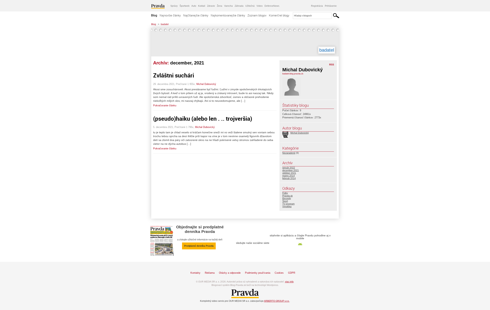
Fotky (285, 193)
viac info (289, 281)
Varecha (228, 6)
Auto (193, 6)
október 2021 (289, 173)
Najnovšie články (170, 15)
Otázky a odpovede (230, 272)
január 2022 (288, 167)
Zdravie (211, 6)
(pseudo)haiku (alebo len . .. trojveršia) (202, 118)
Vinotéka (287, 206)
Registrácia (317, 6)
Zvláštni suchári (173, 75)
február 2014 (289, 178)
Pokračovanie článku (164, 105)
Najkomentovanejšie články (228, 15)
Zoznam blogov (256, 15)
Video (259, 6)
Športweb (184, 6)
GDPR (291, 272)
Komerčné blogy (279, 15)
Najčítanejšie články (195, 15)
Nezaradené (288, 153)
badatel (165, 24)
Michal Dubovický (206, 84)
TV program (288, 204)
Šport (285, 201)
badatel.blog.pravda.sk (292, 73)
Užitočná (250, 6)
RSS (331, 64)
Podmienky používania (257, 272)
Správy (174, 6)
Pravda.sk (287, 195)
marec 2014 (288, 175)
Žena (219, 6)
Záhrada (239, 6)
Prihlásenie (331, 6)
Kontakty (195, 272)
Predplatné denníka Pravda (199, 246)
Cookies (279, 272)
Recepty (286, 198)
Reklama (210, 272)
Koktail (201, 6)
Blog (154, 15)
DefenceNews (272, 6)
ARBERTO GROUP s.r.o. (276, 301)
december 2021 (290, 170)
